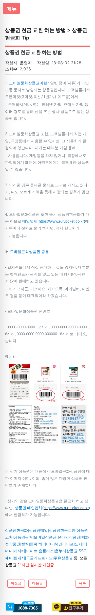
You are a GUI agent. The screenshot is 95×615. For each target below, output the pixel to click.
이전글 (16, 583)
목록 (82, 583)
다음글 (37, 583)
